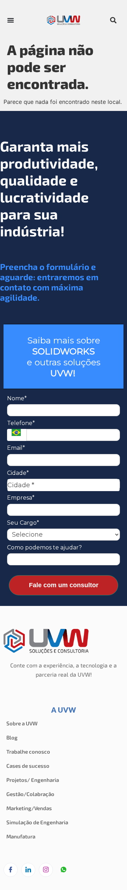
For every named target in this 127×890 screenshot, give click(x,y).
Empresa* (21, 497)
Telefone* (21, 423)
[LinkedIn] (28, 870)
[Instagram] (46, 870)
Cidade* (18, 473)
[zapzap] (63, 870)
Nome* (17, 398)
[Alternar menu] (10, 20)
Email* (16, 447)
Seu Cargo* (23, 522)
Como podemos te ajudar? (44, 547)
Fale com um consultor (63, 585)
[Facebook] (11, 870)
